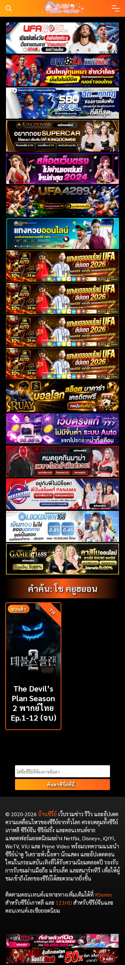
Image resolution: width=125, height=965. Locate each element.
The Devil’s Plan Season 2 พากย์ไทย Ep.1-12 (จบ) (33, 702)
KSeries (103, 894)
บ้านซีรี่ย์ (47, 814)
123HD (64, 902)
